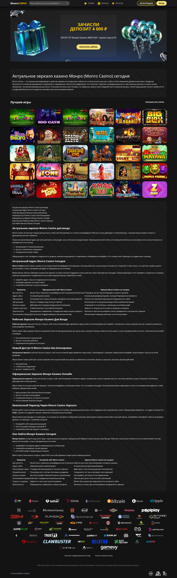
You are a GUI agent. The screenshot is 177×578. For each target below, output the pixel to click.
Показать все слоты (154, 102)
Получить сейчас (88, 47)
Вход (161, 3)
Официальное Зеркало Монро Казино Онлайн (31, 218)
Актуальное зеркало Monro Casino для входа (30, 207)
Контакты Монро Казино (104, 556)
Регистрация (146, 3)
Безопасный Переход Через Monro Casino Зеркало (32, 221)
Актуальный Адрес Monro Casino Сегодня (28, 210)
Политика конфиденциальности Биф (77, 556)
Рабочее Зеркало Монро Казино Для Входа (29, 213)
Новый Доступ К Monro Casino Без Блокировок (31, 215)
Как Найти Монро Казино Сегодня (26, 223)
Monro (18, 3)
